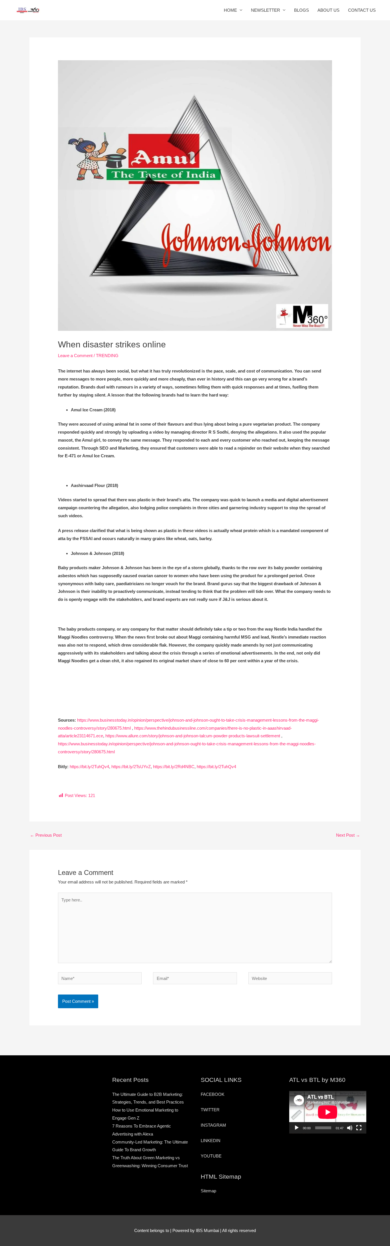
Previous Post (46, 835)
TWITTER (210, 1109)
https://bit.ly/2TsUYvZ (131, 766)
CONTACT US (362, 10)
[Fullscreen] (359, 1128)
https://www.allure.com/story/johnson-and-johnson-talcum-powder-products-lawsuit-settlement (192, 735)
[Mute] (350, 1128)
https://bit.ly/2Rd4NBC (173, 766)
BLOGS (301, 10)
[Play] (296, 1128)
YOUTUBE (211, 1156)
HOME (230, 10)
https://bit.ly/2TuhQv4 (89, 766)
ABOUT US (328, 10)
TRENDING (107, 355)
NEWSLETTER (265, 10)
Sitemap (208, 1190)
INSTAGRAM (213, 1125)
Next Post (348, 835)
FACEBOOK (212, 1094)
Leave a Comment (75, 355)
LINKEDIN (210, 1140)
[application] (327, 1112)
